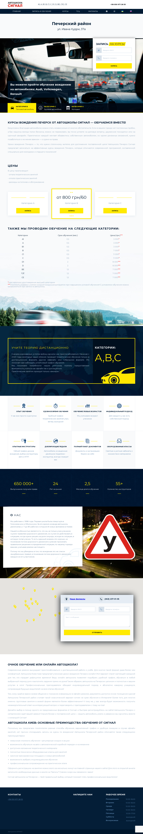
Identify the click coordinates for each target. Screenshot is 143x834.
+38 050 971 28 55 (118, 4)
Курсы (65, 11)
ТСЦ (78, 11)
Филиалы (93, 11)
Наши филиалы (77, 599)
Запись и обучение (41, 11)
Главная (17, 11)
